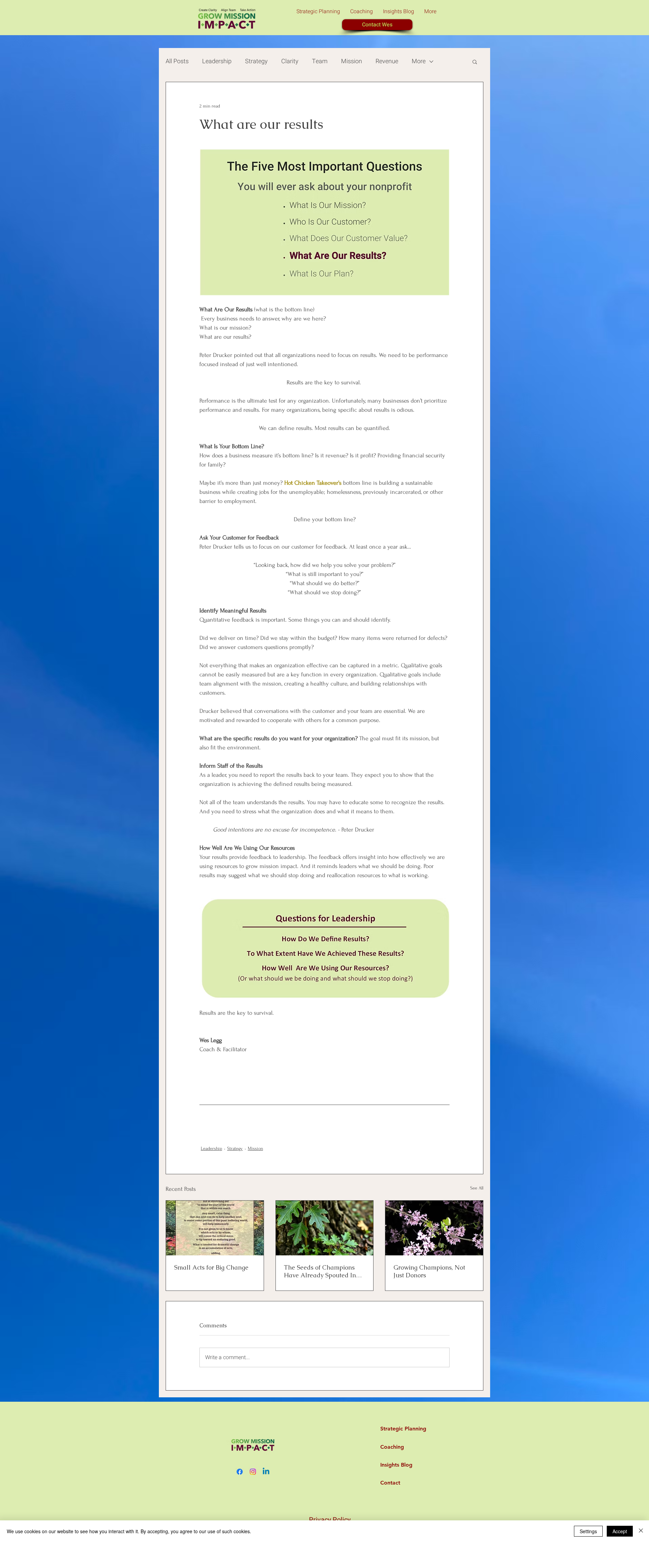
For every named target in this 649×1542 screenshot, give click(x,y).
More (419, 61)
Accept (619, 1531)
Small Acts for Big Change (211, 1267)
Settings (588, 1531)
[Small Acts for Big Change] (215, 1228)
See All (476, 1187)
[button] (475, 61)
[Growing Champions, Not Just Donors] (434, 1228)
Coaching (392, 1447)
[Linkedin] (266, 1472)
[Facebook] (240, 1472)
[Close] (641, 1531)
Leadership (217, 61)
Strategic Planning (396, 1428)
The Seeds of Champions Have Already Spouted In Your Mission (320, 1271)
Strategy (256, 61)
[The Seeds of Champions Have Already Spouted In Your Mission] (325, 1228)
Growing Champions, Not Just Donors (429, 1271)
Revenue (387, 61)
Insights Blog (396, 1465)
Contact (390, 1482)
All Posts (177, 61)
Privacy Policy (330, 1520)
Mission (351, 61)
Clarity (289, 61)
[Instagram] (253, 1472)
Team (320, 61)
